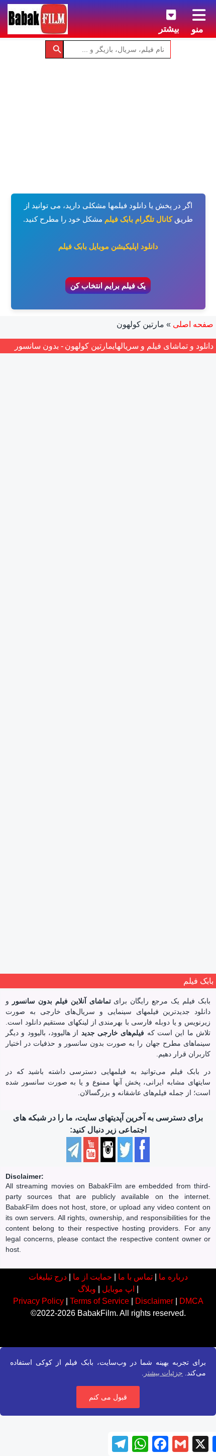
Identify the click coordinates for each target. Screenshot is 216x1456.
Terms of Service (99, 1301)
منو (197, 29)
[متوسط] (115, 786)
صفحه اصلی (193, 324)
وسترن (77, 825)
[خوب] (103, 786)
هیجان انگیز (109, 825)
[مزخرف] (137, 786)
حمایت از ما (92, 1277)
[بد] (126, 786)
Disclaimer (154, 1301)
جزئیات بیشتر (163, 1373)
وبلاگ (87, 1289)
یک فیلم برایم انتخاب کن (108, 285)
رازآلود (140, 825)
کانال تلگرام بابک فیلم (138, 219)
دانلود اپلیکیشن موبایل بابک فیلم (108, 246)
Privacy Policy (38, 1301)
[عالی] (92, 786)
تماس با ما (135, 1277)
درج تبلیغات (48, 1277)
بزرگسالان (170, 825)
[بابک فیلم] (38, 19)
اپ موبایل (118, 1289)
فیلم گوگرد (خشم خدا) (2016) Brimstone (108, 757)
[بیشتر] (163, 13)
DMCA (191, 1301)
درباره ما (173, 1277)
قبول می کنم (108, 1397)
